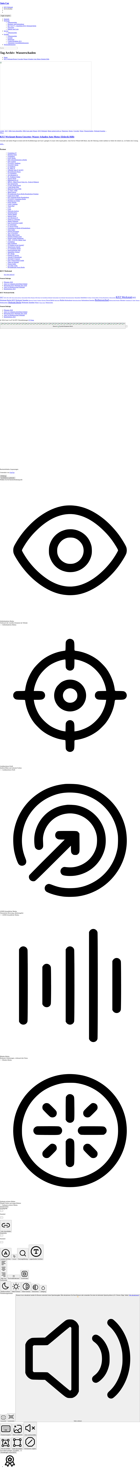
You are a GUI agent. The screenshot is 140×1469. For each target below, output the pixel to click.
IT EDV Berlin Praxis (14, 185)
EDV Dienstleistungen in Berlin (17, 160)
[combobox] (63, 326)
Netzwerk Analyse (13, 211)
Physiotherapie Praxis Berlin (16, 267)
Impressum (11, 39)
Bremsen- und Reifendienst (16, 24)
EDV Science (12, 161)
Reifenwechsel (102, 300)
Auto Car (4, 3)
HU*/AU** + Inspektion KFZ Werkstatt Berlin (22, 26)
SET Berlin (11, 253)
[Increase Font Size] (1, 1210)
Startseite (6, 19)
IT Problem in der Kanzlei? (16, 245)
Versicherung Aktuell (14, 247)
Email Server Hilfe (13, 195)
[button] (126, 326)
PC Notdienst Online (14, 177)
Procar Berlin (50, 300)
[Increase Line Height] (1, 1235)
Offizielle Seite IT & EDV (16, 170)
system (2, 131)
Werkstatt (6, 21)
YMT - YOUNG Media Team (17, 240)
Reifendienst (68, 300)
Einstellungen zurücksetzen (8, 1452)
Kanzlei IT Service (13, 255)
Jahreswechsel (112, 297)
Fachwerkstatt (56, 297)
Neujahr (35, 300)
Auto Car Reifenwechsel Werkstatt (14, 287)
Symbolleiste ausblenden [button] (8, 478)
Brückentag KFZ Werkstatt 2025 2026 (15, 285)
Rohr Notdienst (12, 243)
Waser (81, 131)
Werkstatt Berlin (14, 302)
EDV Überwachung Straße (16, 260)
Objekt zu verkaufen (14, 219)
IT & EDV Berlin (13, 165)
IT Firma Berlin (95, 297)
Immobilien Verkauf (14, 252)
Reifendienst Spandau (88, 300)
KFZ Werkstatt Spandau (20, 300)
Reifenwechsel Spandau (114, 300)
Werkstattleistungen (10, 44)
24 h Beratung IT (13, 175)
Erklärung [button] (3, 476)
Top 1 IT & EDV (13, 233)
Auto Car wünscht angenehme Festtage (15, 284)
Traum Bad (11, 206)
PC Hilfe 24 (11, 168)
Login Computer (13, 204)
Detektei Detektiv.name (15, 236)
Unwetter (76, 131)
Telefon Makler (12, 214)
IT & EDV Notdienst (14, 163)
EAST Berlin (12, 158)
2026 (10, 297)
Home (6, 57)
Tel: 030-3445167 (9, 274)
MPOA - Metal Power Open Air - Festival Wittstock (23, 182)
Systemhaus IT (12, 153)
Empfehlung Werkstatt (47, 297)
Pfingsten (44, 300)
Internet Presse (12, 216)
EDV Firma (37, 297)
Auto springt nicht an (16, 297)
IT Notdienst (11, 166)
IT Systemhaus (12, 173)
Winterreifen (49, 302)
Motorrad (31, 300)
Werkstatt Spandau (99, 131)
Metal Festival (12, 192)
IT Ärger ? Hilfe (12, 190)
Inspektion (84, 297)
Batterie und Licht (13, 29)
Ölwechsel (11, 27)
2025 (7, 297)
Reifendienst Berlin (77, 300)
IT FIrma (89, 297)
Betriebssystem (12, 154)
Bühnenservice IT (13, 180)
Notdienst (39, 300)
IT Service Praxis (13, 226)
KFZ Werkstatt (8, 7)
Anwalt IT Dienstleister (15, 257)
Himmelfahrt (77, 297)
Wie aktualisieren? (134, 1295)
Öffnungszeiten (12, 22)
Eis (41, 297)
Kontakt (6, 34)
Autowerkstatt (25, 297)
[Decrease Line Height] (1, 1242)
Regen (71, 131)
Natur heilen (11, 230)
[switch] (8, 625)
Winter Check (42, 302)
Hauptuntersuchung (70, 297)
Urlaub (133, 300)
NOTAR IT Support (14, 259)
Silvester (122, 300)
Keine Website (12, 202)
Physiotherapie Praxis (14, 172)
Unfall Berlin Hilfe (13, 187)
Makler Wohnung (13, 221)
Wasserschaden (88, 131)
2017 (6, 131)
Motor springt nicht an (54, 131)
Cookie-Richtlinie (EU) (15, 41)
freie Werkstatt (62, 297)
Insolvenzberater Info (14, 250)
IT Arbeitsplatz (12, 224)
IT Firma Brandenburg (104, 297)
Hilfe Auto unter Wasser (30, 131)
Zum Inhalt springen (6, 1450)
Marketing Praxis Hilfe (14, 189)
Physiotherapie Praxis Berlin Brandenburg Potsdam (23, 194)
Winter (37, 302)
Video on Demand (13, 262)
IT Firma (31, 320)
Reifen (62, 300)
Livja (9, 207)
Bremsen (33, 297)
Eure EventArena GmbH (15, 223)
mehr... (2, 144)
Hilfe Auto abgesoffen (15, 131)
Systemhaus (11, 156)
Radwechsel (57, 300)
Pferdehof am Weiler (14, 201)
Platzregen (65, 131)
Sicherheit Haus (12, 213)
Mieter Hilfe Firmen (14, 235)
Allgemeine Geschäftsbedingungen (18, 43)
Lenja (9, 209)
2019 (5, 297)
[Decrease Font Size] (1, 1217)
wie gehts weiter (12, 265)
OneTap (12, 472)
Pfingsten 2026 (8, 282)
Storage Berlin (12, 178)
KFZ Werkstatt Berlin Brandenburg (18, 197)
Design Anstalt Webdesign (16, 238)
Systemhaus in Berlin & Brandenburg (19, 228)
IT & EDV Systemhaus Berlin (17, 199)
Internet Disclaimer (13, 231)
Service (6, 31)
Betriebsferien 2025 (10, 289)
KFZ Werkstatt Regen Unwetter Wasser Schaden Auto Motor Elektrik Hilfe (26, 59)
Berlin (29, 297)
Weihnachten (4, 302)
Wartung (138, 300)
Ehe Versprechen (13, 184)
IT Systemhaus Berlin (14, 248)
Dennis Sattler (12, 264)
